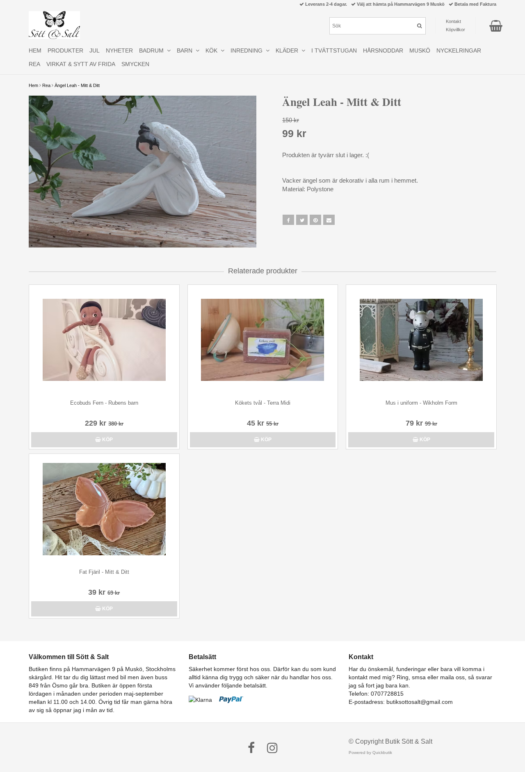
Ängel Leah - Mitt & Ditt (77, 85)
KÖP (107, 439)
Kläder (288, 50)
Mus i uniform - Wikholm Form (421, 403)
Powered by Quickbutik (370, 752)
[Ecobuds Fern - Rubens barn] (104, 340)
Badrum (153, 50)
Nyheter (119, 50)
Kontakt (453, 21)
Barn (186, 50)
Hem (33, 85)
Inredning (248, 50)
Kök (213, 50)
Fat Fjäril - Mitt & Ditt (104, 572)
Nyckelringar (458, 50)
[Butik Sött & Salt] (54, 25)
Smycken (135, 64)
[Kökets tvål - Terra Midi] (263, 340)
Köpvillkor (455, 29)
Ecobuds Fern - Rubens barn (104, 403)
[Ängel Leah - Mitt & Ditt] (142, 171)
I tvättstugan (334, 50)
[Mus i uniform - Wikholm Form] (421, 340)
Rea (46, 85)
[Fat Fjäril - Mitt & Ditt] (104, 509)
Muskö (419, 50)
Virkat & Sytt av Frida (80, 64)
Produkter (65, 50)
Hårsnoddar (383, 50)
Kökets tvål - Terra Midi (262, 403)
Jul (94, 50)
